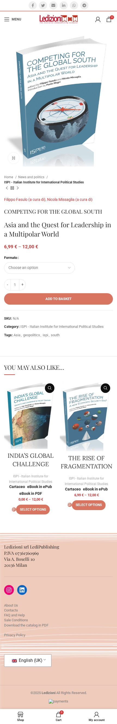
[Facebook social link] (33, 5)
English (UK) (30, 660)
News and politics (31, 177)
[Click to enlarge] (13, 158)
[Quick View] (14, 509)
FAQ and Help (14, 615)
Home (9, 177)
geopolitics (31, 335)
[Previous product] (7, 188)
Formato (10, 258)
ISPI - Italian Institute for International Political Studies (44, 182)
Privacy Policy (14, 635)
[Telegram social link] (84, 5)
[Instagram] (9, 590)
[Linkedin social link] (64, 5)
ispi (45, 335)
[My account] (98, 19)
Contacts (11, 610)
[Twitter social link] (43, 5)
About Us (11, 605)
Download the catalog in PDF (26, 625)
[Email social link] (53, 5)
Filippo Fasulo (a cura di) (24, 199)
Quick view (49, 388)
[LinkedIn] (22, 590)
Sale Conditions (16, 620)
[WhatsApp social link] (74, 5)
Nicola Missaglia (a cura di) (70, 199)
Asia (17, 335)
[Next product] (17, 188)
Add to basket (58, 299)
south (55, 335)
